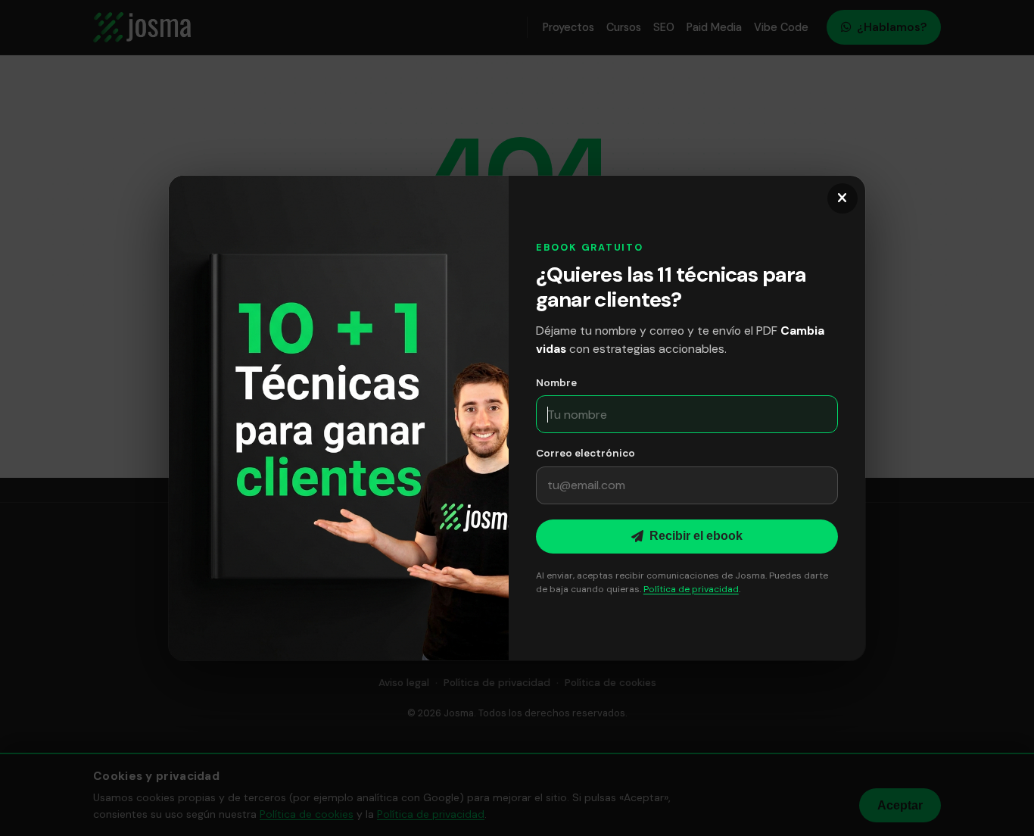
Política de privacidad (691, 589)
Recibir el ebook (696, 535)
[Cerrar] (842, 198)
